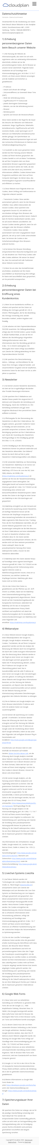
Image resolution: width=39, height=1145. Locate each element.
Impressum (28, 1140)
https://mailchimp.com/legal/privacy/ (16, 476)
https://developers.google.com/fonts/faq (21, 1085)
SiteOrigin (28, 1142)
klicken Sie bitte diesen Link (18, 753)
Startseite (5, 17)
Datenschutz (12, 1142)
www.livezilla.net (26, 885)
